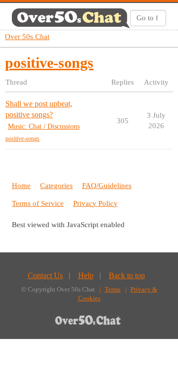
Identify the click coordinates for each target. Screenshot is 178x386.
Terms (113, 289)
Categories (56, 186)
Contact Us (45, 275)
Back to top (127, 275)
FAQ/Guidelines (107, 186)
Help (85, 275)
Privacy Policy (95, 203)
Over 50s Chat (27, 37)
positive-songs (22, 138)
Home (21, 186)
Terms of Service (38, 203)
